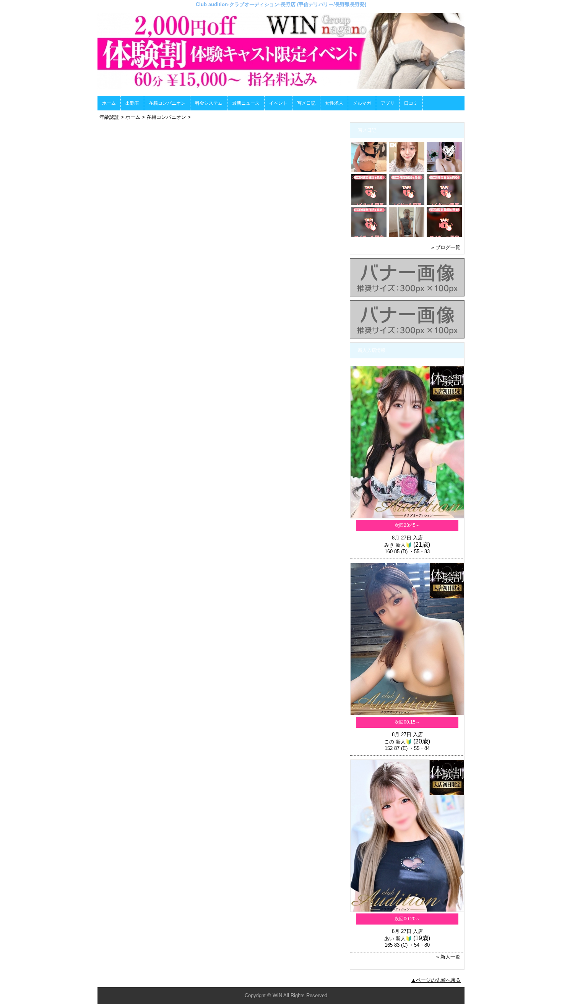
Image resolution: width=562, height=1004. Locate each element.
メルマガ (362, 103)
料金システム (209, 103)
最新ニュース (246, 103)
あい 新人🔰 (398, 938)
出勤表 (132, 103)
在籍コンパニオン (167, 103)
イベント (278, 103)
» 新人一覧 (448, 957)
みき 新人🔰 (398, 545)
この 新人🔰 (398, 742)
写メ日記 (306, 103)
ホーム (109, 103)
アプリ (388, 103)
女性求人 (334, 103)
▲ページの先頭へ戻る (436, 980)
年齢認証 (109, 117)
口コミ (411, 103)
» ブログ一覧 (445, 247)
